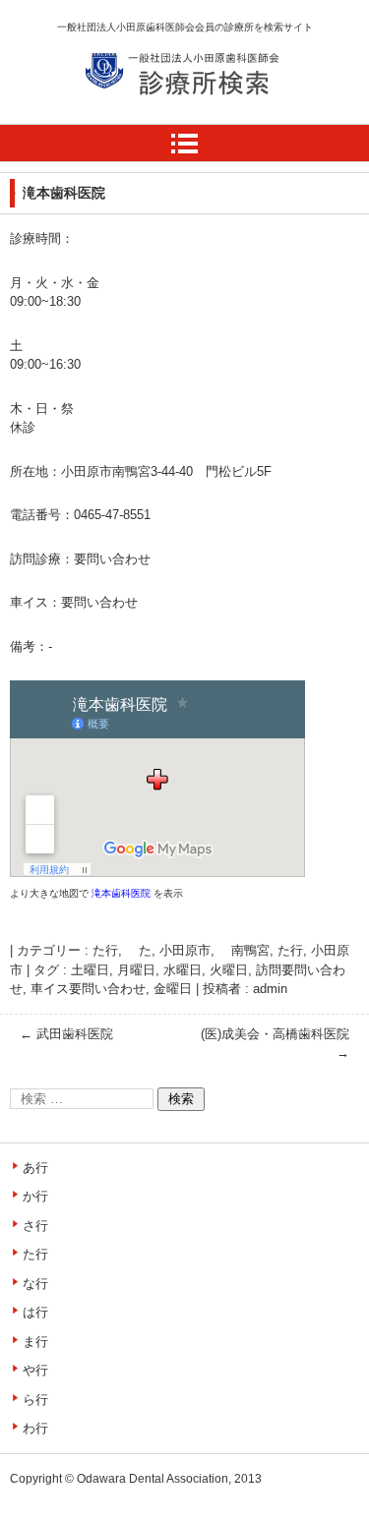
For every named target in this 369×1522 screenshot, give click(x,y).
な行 (35, 1283)
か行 (35, 1196)
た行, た (122, 950)
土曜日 (90, 970)
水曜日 (182, 970)
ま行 (35, 1341)
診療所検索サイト (154, 117)
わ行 (35, 1428)
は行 (35, 1312)
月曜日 (136, 970)
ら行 (35, 1399)
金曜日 (173, 988)
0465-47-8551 (112, 514)
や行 (35, 1370)
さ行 (35, 1225)
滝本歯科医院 (121, 893)
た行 (290, 950)
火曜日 (229, 970)
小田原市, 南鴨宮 (214, 950)
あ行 (35, 1167)
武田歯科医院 (66, 1033)
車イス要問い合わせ (88, 988)
